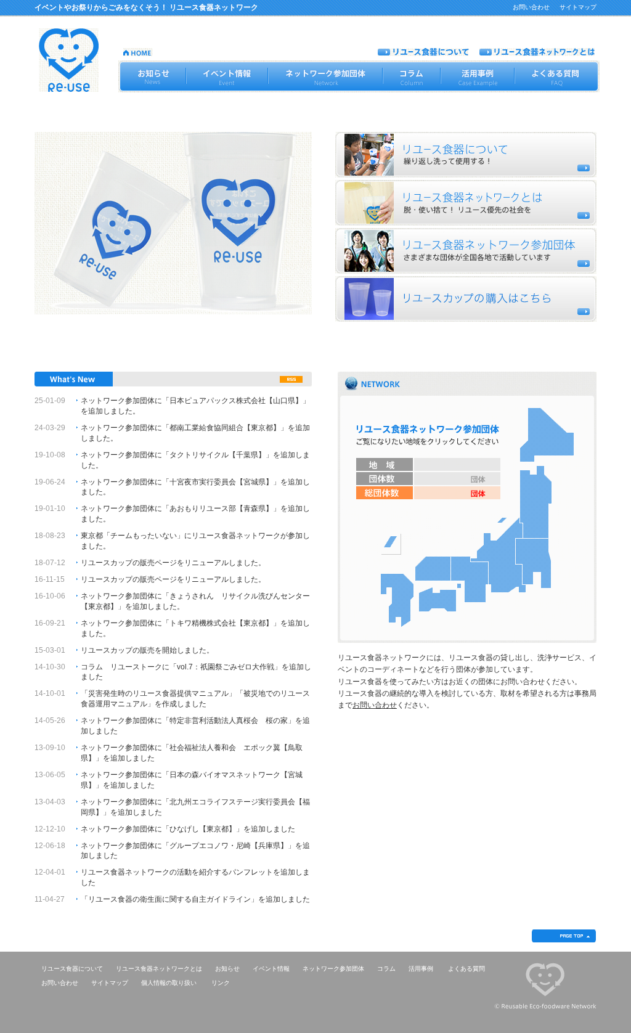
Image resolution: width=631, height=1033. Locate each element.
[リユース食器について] (423, 52)
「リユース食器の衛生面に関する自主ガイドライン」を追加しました (195, 899)
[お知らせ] (151, 76)
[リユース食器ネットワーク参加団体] (465, 251)
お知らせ (227, 968)
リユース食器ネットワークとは (159, 968)
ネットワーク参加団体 (333, 968)
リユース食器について (72, 968)
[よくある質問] (557, 76)
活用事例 (421, 968)
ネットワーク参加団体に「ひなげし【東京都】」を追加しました (188, 829)
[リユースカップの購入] (465, 299)
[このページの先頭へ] (564, 939)
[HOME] (138, 52)
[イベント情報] (227, 76)
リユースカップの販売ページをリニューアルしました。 (173, 562)
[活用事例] (477, 76)
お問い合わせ (531, 7)
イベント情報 (271, 968)
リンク (220, 982)
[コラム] (411, 76)
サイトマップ (578, 7)
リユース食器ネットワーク (69, 60)
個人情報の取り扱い (169, 982)
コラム (386, 968)
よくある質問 (466, 968)
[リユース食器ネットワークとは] (537, 52)
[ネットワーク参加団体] (325, 76)
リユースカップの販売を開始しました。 (147, 650)
